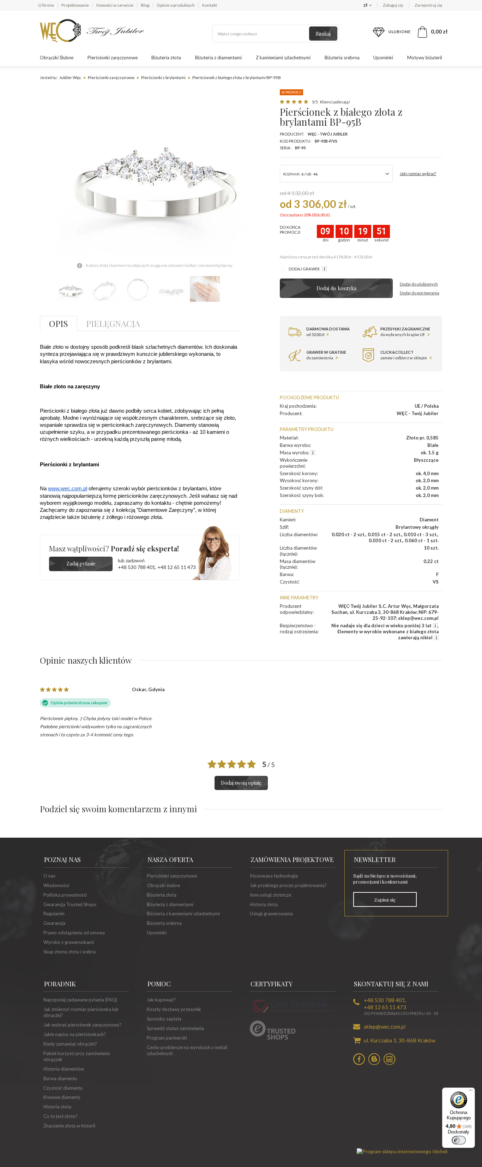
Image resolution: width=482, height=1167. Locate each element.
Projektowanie (75, 5)
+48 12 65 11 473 (176, 567)
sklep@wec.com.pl (384, 1026)
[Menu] (470, 1092)
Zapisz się (385, 899)
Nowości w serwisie (114, 5)
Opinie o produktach (176, 5)
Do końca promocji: (290, 229)
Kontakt (209, 5)
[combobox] (336, 173)
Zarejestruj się (428, 5)
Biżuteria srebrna (342, 57)
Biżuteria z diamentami (218, 57)
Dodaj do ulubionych (419, 284)
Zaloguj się (393, 5)
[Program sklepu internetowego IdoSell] (402, 1151)
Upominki (383, 57)
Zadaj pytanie (81, 563)
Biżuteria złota (166, 57)
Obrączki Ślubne (56, 57)
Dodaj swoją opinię (241, 782)
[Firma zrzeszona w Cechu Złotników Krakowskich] (292, 1014)
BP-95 (300, 147)
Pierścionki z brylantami (163, 77)
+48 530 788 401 (136, 567)
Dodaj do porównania (419, 292)
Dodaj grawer (304, 269)
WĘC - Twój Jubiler (328, 134)
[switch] (459, 1140)
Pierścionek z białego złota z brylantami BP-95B (236, 77)
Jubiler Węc (70, 77)
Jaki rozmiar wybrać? (418, 173)
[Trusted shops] (273, 1038)
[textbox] (275, 33)
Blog (145, 5)
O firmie (46, 5)
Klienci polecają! (334, 102)
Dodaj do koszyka (336, 288)
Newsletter (375, 859)
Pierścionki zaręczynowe (113, 57)
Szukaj (323, 33)
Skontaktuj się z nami (391, 984)
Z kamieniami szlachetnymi (283, 57)
